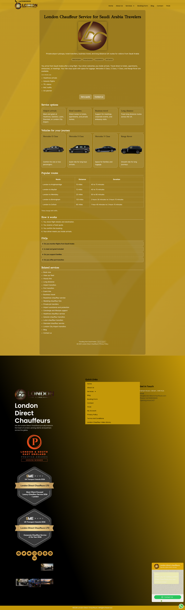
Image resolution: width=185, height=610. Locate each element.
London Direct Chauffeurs (32, 413)
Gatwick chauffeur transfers (54, 317)
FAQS (168, 6)
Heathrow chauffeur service (54, 314)
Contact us (99, 97)
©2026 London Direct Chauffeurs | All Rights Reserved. (92, 608)
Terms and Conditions (95, 418)
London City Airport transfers (54, 326)
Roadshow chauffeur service (54, 298)
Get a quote (85, 97)
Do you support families (53, 254)
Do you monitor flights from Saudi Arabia (59, 244)
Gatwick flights (49, 81)
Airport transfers (49, 285)
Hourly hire (47, 279)
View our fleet (48, 275)
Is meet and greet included (54, 249)
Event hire (47, 291)
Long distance (48, 282)
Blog (152, 6)
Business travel (49, 295)
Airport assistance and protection (56, 307)
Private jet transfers (51, 304)
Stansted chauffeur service (53, 323)
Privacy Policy (103, 344)
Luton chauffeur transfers (53, 320)
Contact (160, 6)
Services (129, 6)
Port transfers (48, 288)
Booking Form (142, 6)
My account (91, 411)
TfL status (47, 84)
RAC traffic (47, 87)
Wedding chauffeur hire (52, 301)
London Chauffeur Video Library (99, 422)
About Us (119, 6)
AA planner (47, 91)
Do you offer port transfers (54, 260)
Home (110, 6)
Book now (47, 272)
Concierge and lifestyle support (55, 310)
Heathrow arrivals (50, 78)
